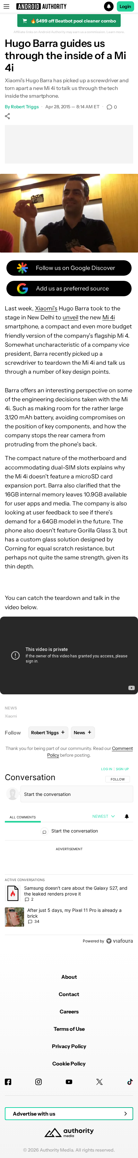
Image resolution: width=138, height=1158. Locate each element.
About (69, 977)
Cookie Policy (69, 1063)
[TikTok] (130, 1082)
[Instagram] (38, 1082)
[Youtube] (69, 1082)
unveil (70, 317)
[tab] (23, 816)
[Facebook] (8, 1082)
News (11, 708)
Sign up (122, 769)
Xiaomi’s (46, 308)
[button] (69, 6)
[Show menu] (6, 6)
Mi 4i (108, 317)
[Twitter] (99, 1082)
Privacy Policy (69, 1046)
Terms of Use (69, 1029)
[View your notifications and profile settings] (126, 816)
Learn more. (116, 32)
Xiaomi (11, 716)
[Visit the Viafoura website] (119, 941)
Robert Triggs (25, 107)
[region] (69, 856)
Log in (106, 769)
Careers (69, 1011)
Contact (69, 994)
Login (125, 6)
